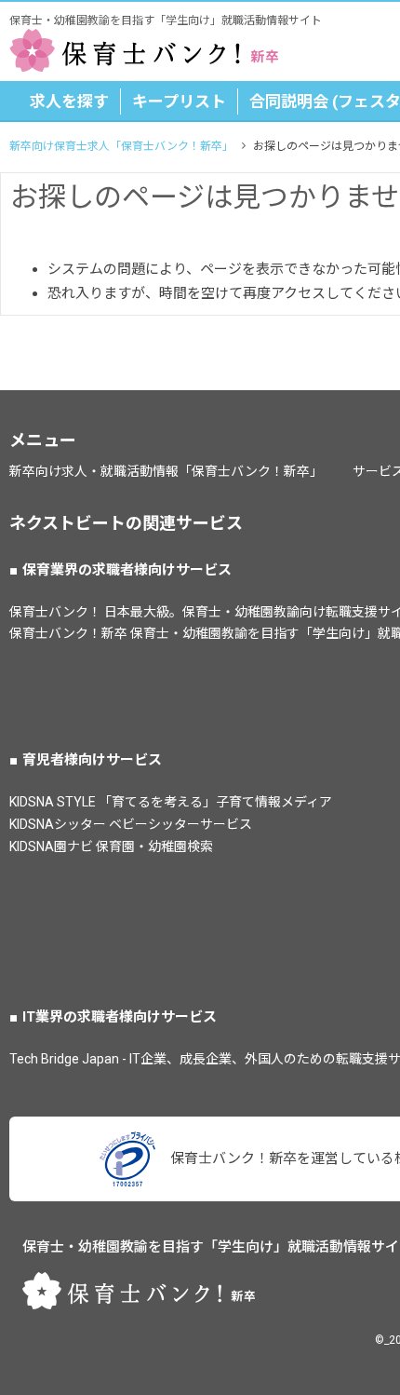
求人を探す (69, 101)
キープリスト (179, 101)
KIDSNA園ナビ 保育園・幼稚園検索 (111, 846)
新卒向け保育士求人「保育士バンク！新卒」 (121, 146)
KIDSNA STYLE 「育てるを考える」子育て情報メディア (170, 801)
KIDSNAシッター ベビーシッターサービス (130, 824)
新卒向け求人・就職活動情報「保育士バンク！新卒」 (166, 471)
